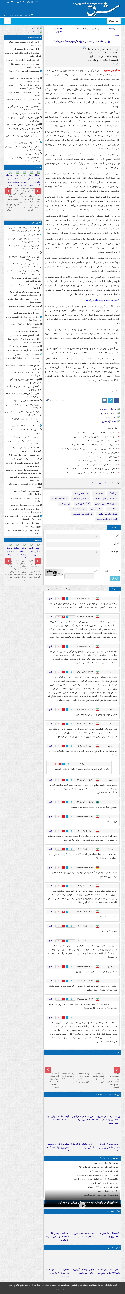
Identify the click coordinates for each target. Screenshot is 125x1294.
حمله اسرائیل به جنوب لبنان (27, 331)
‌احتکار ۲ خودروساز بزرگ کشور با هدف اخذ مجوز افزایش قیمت (92, 468)
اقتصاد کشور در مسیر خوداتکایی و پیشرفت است (97, 460)
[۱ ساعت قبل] (82, 1106)
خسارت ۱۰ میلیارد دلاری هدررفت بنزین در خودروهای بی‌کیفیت (92, 472)
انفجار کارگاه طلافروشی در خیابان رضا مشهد (83, 1271)
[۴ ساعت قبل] (57, 1106)
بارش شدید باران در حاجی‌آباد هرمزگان (23, 346)
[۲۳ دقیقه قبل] (108, 1106)
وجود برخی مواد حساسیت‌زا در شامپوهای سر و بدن (9, 570)
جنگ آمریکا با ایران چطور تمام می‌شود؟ (23, 142)
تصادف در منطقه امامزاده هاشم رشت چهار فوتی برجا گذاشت (25, 159)
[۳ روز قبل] (97, 1063)
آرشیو (29, 2)
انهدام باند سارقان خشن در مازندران (23, 194)
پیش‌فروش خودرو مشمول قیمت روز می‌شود (98, 1077)
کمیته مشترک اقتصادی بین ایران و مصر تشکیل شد (96, 432)
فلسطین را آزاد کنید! (31, 234)
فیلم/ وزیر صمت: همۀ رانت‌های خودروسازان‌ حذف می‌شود (93, 444)
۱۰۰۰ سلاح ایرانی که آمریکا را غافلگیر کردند (82, 1145)
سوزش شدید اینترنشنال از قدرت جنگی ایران (24, 73)
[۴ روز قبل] (82, 1063)
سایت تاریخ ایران (81, 493)
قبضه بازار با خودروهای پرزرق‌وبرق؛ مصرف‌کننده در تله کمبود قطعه (52, 1080)
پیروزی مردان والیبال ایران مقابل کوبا (24, 455)
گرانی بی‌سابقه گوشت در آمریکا (26, 436)
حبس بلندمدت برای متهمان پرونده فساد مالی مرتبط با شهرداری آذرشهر (23, 472)
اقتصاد (112, 21)
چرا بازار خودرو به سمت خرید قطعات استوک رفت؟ (68, 1077)
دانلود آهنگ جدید (59, 498)
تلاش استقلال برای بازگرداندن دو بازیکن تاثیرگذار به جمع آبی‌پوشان (24, 87)
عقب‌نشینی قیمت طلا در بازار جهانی (103, 1183)
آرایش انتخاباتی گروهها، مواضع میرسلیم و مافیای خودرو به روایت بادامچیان (87, 448)
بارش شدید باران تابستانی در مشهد (25, 505)
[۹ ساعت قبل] (57, 1133)
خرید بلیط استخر (77, 509)
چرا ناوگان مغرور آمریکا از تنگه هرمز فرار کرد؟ (23, 137)
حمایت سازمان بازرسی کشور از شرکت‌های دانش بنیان (95, 436)
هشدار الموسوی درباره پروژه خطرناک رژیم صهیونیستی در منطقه (23, 525)
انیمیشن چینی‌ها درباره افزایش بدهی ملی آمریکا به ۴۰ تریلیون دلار (23, 518)
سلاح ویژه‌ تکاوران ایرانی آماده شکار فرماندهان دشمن (25, 66)
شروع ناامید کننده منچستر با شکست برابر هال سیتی (23, 367)
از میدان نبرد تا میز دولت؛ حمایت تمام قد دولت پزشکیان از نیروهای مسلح (23, 247)
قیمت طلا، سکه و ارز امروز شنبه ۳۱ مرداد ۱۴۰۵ (58, 1118)
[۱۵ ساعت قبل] (16, 557)
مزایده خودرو (96, 509)
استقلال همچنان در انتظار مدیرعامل (24, 335)
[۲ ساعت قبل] (112, 1063)
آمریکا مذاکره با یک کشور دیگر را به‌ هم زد (22, 60)
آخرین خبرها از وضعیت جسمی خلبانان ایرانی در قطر (109, 1147)
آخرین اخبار (36, 222)
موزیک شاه (98, 493)
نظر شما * (114, 551)
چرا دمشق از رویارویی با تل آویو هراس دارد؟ (24, 420)
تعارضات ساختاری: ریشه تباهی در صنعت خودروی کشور (94, 464)
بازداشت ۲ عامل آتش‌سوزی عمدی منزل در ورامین (37, 197)
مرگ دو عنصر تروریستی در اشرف (25, 113)
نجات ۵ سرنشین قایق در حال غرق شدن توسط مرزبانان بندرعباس (24, 511)
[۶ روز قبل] (52, 1063)
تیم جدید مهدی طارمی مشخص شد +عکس (84, 1235)
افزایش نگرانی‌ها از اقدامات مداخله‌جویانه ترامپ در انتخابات (23, 395)
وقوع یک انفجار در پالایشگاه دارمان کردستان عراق (26, 326)
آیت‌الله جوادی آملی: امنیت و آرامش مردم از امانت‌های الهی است (23, 413)
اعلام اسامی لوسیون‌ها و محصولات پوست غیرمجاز (37, 569)
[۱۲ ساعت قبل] (37, 557)
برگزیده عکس (114, 1247)
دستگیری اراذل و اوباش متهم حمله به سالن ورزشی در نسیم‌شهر (88, 1202)
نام (117, 535)
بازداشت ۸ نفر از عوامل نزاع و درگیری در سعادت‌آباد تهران (30, 199)
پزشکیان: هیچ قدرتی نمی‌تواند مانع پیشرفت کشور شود (26, 279)
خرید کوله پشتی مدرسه (107, 519)
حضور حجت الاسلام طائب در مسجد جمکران (25, 431)
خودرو (92, 482)
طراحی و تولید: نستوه (62, 1289)
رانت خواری (103, 482)
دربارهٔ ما (8, 2)
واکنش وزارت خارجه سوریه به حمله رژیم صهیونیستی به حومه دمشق (24, 272)
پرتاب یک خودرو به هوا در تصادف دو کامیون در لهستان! (25, 80)
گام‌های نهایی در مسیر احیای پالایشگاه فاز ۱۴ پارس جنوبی (23, 388)
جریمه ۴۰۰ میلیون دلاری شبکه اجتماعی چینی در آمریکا (24, 300)
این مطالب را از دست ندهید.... (106, 1094)
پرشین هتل (65, 503)
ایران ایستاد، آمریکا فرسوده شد (26, 49)
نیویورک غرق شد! (32, 252)
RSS (36, 2)
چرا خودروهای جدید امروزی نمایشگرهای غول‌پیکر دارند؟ (82, 1077)
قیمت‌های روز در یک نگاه (109, 1158)
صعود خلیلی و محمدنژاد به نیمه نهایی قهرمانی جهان (25, 479)
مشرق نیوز (96, 8)
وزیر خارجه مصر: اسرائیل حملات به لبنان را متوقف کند (23, 406)
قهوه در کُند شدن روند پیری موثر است (30, 569)
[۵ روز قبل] (67, 1063)
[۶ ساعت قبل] (108, 1133)
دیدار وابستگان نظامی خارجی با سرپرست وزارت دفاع (23, 286)
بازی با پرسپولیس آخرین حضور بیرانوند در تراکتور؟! (23, 532)
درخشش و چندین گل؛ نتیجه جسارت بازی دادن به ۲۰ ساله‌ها (57, 1236)
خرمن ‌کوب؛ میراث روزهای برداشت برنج (23, 124)
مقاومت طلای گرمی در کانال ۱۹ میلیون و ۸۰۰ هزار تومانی (95, 1179)
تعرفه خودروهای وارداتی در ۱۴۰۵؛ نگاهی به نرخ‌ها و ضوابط (113, 1080)
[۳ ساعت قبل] (82, 1222)
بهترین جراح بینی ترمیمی (106, 503)
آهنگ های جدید (82, 503)
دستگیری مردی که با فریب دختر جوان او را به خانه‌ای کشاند (9, 199)
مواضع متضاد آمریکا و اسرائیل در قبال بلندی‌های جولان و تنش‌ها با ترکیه (25, 293)
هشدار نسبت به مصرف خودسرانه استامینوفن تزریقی (16, 569)
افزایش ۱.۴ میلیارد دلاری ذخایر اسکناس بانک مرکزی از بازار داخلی (24, 449)
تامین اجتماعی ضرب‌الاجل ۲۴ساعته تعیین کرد (83, 1118)
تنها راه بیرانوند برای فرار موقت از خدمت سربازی (24, 94)
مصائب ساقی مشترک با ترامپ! (26, 354)
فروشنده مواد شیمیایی (82, 514)
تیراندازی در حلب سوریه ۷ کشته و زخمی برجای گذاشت (24, 374)
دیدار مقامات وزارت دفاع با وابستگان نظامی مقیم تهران (108, 1271)
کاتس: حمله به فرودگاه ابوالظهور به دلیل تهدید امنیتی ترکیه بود (23, 341)
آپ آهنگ (113, 493)
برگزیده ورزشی (113, 1211)
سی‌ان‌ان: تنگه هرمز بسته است (26, 313)
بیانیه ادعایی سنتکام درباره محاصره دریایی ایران (23, 101)
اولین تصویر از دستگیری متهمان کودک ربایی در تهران (24, 119)
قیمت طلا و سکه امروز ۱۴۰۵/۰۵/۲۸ (103, 1187)
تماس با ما (18, 2)
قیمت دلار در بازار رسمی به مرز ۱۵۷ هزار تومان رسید (97, 1175)
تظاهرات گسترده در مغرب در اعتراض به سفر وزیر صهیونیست (57, 1273)
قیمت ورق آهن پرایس (107, 514)
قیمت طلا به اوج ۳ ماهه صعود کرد (104, 1171)
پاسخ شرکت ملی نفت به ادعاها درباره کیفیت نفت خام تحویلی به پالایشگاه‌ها (24, 229)
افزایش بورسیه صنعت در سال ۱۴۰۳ (102, 452)
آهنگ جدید (112, 509)
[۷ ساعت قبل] (82, 1133)
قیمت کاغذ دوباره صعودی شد (106, 1163)
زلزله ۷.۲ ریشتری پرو (30, 153)
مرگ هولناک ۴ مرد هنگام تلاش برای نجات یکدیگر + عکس (58, 1147)
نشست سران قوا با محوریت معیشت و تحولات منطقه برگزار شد (24, 240)
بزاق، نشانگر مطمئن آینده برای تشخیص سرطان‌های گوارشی (23, 570)
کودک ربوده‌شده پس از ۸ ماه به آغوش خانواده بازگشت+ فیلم (24, 108)
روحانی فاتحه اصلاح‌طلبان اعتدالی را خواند (100, 440)
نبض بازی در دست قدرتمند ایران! (25, 425)
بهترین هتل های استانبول (105, 498)
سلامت (38, 540)
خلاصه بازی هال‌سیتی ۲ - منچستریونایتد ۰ (109, 1235)
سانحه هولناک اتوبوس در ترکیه (26, 400)
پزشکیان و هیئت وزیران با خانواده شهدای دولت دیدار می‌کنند (23, 258)
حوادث (38, 167)
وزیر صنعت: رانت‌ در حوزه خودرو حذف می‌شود (82, 41)
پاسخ (50, 598)
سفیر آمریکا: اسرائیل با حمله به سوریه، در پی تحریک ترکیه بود (23, 148)
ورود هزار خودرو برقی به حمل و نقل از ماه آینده (97, 456)
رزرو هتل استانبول (81, 498)
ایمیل (116, 543)
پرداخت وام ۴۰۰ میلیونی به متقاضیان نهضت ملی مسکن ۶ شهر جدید (108, 1120)
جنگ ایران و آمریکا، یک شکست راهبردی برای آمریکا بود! (23, 319)
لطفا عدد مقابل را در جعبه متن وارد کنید (103, 570)
